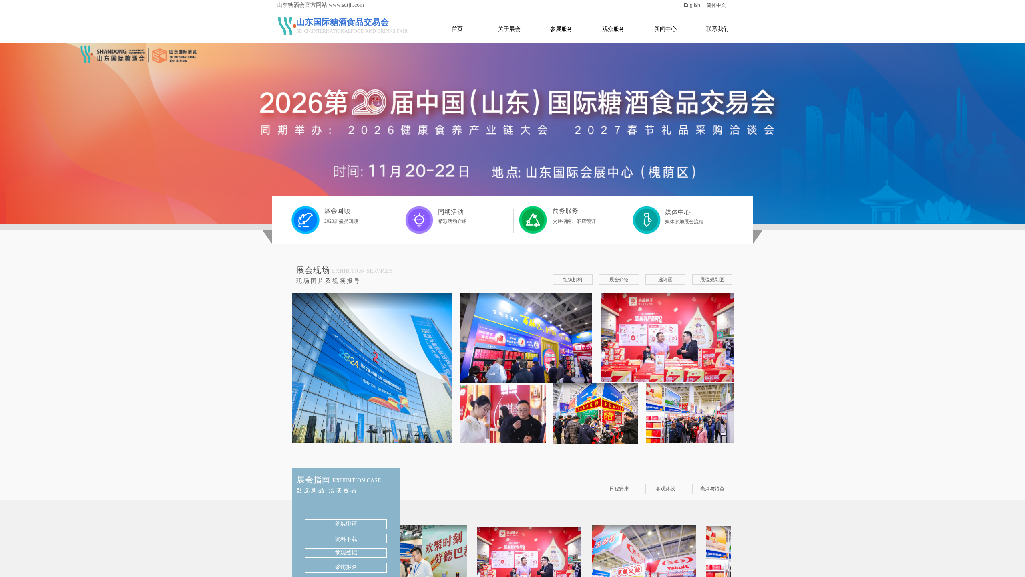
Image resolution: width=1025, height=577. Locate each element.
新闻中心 (665, 29)
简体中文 (716, 5)
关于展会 (509, 29)
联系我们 (717, 29)
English (692, 5)
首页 (457, 29)
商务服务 (565, 210)
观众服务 (613, 29)
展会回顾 (337, 210)
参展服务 (561, 29)
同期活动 (451, 211)
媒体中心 (678, 212)
